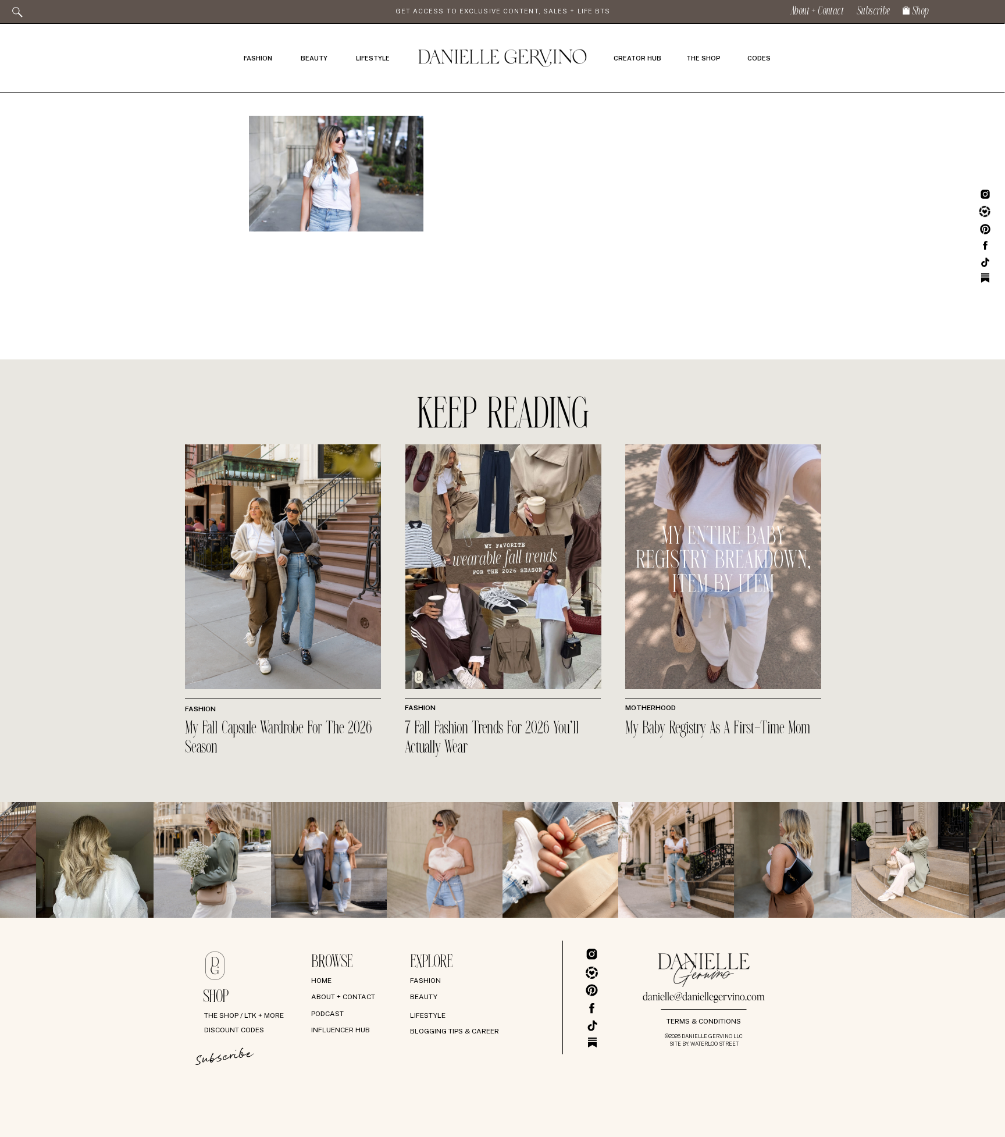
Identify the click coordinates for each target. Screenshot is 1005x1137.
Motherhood (650, 708)
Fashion (200, 709)
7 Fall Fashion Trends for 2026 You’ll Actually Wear (492, 738)
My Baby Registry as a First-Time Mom (717, 728)
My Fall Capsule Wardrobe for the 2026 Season (278, 738)
